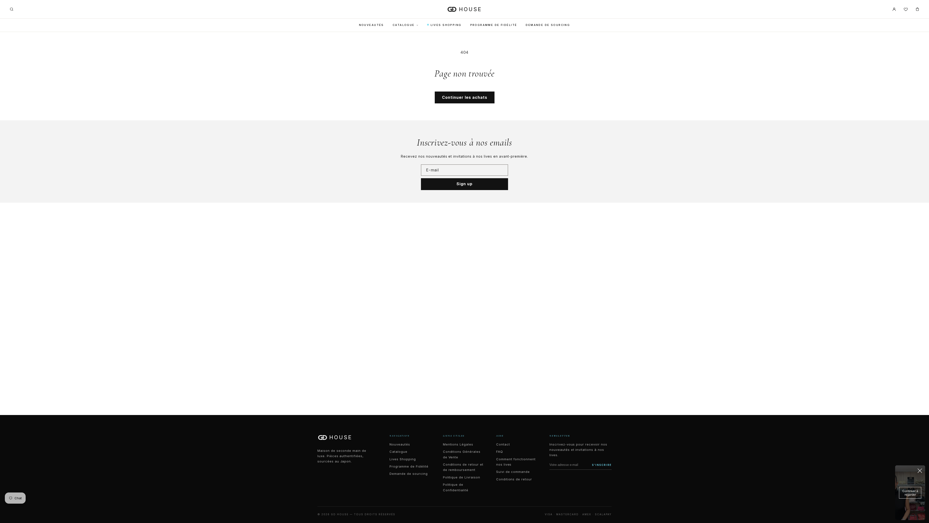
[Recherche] (11, 9)
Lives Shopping (446, 25)
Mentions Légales (458, 444)
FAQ (499, 452)
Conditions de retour (514, 479)
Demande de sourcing (548, 25)
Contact (503, 444)
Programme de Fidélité (493, 25)
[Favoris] (906, 9)
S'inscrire (602, 464)
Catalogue (404, 25)
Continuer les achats (464, 97)
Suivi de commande (513, 472)
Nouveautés (371, 25)
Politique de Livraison (461, 477)
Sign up (464, 183)
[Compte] (894, 9)
